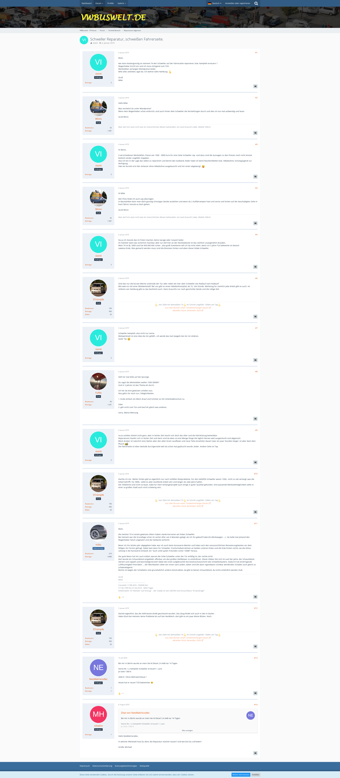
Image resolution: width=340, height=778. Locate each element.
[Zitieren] (255, 86)
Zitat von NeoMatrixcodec (135, 712)
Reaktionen (89, 128)
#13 (256, 658)
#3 (256, 144)
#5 (256, 234)
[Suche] (256, 3)
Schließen (255, 774)
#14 (256, 704)
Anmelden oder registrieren (237, 3)
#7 (256, 328)
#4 (256, 188)
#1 (256, 52)
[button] (214, 3)
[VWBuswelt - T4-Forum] (170, 17)
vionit (95, 43)
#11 (256, 523)
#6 (256, 278)
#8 (256, 371)
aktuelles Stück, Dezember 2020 (187, 310)
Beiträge (88, 82)
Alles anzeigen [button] (187, 730)
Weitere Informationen (241, 774)
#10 (256, 473)
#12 (256, 608)
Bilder (87, 314)
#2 (256, 97)
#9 (256, 430)
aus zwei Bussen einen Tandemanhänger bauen (186, 307)
